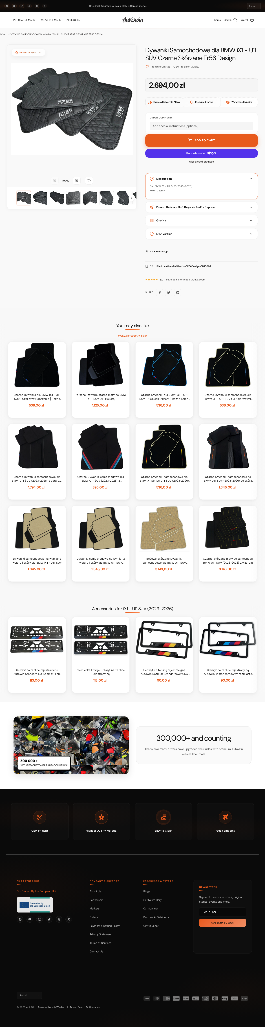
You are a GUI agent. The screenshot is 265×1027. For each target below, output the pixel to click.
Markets (95, 908)
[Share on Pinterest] (177, 292)
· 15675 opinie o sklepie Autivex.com (182, 279)
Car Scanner (150, 908)
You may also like (132, 326)
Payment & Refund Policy (105, 925)
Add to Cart (205, 140)
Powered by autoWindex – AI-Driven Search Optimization (69, 1007)
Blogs (146, 891)
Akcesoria (73, 19)
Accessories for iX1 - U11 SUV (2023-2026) (132, 609)
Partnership (96, 899)
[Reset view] (89, 181)
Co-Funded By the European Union (38, 891)
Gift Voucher (150, 925)
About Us (95, 891)
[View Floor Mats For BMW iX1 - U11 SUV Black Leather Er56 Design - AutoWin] (23, 198)
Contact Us (96, 951)
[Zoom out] (55, 181)
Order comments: (161, 117)
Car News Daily (152, 899)
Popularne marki (24, 19)
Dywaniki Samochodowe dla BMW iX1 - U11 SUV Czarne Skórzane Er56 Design (56, 34)
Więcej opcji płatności (201, 161)
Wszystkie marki (51, 19)
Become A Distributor (156, 917)
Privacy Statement (101, 934)
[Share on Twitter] (168, 292)
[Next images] (132, 198)
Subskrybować (222, 922)
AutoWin (30, 1007)
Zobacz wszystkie (132, 336)
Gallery (94, 917)
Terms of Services (100, 942)
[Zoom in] (77, 181)
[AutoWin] (133, 20)
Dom (3, 34)
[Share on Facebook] (159, 292)
